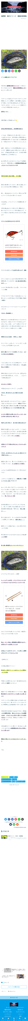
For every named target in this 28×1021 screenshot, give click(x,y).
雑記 (20, 1016)
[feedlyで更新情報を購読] (14, 824)
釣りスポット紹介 (7, 1011)
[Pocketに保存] (12, 71)
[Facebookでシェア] (6, 71)
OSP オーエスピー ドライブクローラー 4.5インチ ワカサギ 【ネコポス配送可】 (14, 608)
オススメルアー (20, 1007)
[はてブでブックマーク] (9, 71)
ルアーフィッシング (7, 781)
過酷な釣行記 (5, 777)
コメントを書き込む (14, 987)
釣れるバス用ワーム (21, 781)
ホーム (7, 1007)
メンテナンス (7, 1014)
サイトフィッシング (7, 779)
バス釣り (15, 779)
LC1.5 (12, 777)
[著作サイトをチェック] (10, 824)
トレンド (20, 1014)
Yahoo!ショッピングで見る (14, 258)
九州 (14, 781)
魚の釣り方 (20, 1009)
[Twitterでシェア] (2, 71)
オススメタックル (20, 1011)
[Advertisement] (14, 34)
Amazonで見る (14, 255)
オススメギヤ (7, 1016)
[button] (19, 71)
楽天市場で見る (14, 251)
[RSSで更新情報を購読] (17, 824)
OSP (16, 777)
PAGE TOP (14, 997)
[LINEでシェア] (16, 71)
